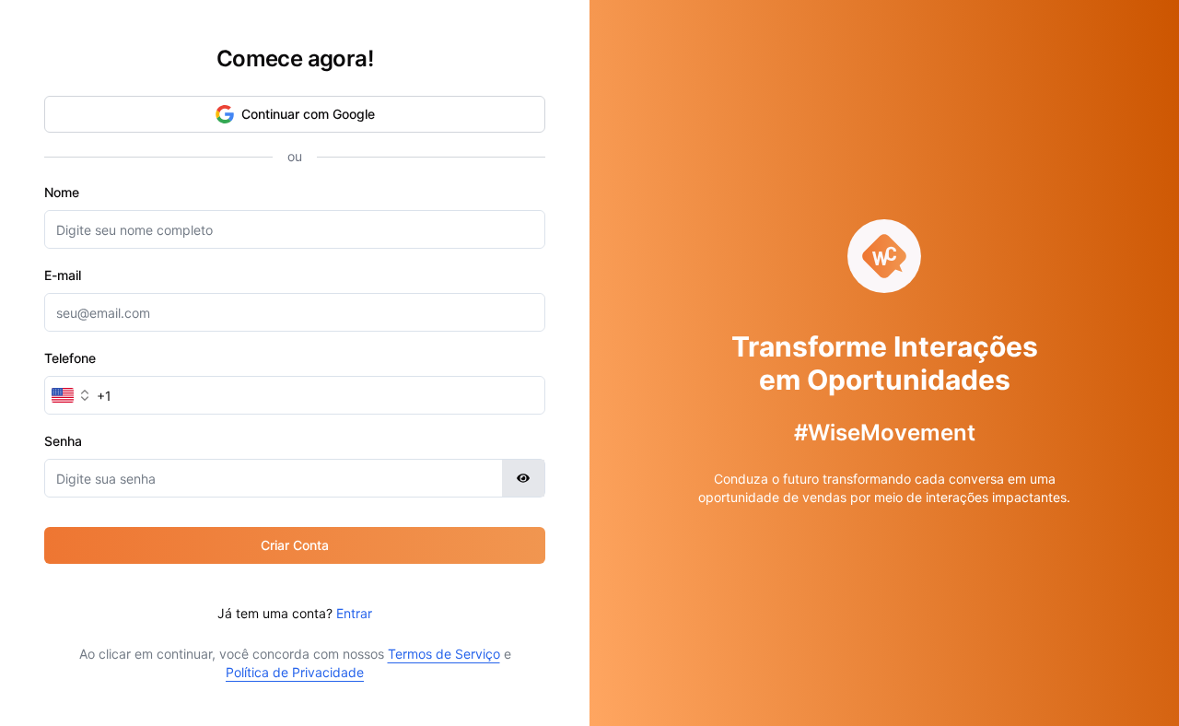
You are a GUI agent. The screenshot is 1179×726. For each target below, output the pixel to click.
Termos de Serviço (444, 654)
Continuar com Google (308, 114)
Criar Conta (295, 545)
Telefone (70, 358)
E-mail (62, 275)
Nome (61, 192)
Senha (63, 441)
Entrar (354, 613)
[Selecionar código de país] (72, 395)
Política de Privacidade (295, 672)
